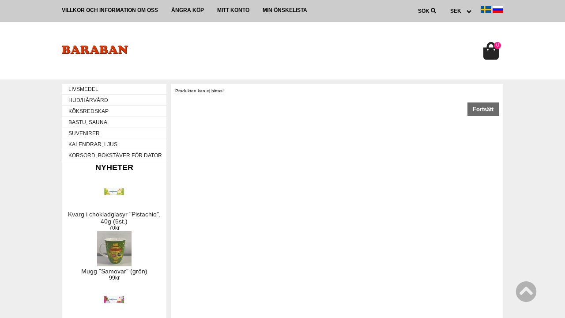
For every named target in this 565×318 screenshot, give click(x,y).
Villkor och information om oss (110, 10)
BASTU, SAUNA (87, 122)
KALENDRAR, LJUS (92, 144)
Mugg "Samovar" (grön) (114, 271)
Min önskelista (285, 10)
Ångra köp (187, 10)
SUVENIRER (84, 133)
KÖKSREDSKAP (88, 111)
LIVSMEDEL (83, 89)
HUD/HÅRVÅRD (88, 100)
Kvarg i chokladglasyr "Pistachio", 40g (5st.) (114, 218)
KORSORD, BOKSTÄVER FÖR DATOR (115, 155)
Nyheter (114, 167)
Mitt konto (233, 10)
